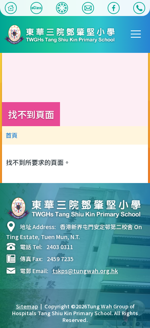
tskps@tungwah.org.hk (85, 271)
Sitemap (27, 306)
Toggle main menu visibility (136, 34)
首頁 (12, 135)
